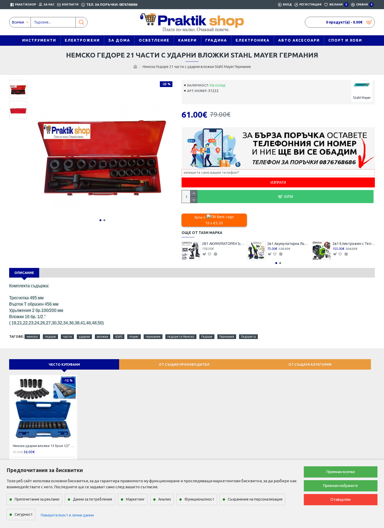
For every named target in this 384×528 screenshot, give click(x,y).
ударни (84, 336)
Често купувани (64, 364)
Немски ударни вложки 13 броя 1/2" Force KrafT (44, 445)
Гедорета (248, 336)
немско (32, 336)
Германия (226, 336)
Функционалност (199, 499)
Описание (24, 272)
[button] (100, 220)
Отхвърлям (340, 499)
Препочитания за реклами (37, 499)
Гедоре (206, 336)
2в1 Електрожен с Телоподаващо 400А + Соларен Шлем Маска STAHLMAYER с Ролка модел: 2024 (354, 244)
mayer (134, 336)
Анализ (164, 499)
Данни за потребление (92, 499)
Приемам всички (341, 472)
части (67, 336)
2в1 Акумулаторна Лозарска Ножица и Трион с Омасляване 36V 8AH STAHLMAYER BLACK (288, 244)
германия (153, 336)
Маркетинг (135, 499)
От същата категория (309, 364)
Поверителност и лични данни (67, 515)
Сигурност (24, 514)
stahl (118, 336)
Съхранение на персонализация (255, 499)
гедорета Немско (180, 336)
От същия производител (184, 364)
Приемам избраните (340, 486)
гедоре (50, 336)
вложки (102, 336)
